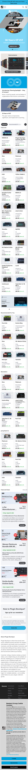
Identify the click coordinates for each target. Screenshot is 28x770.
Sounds (10, 693)
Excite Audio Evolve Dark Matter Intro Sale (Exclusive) (10, 582)
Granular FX (18, 268)
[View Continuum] (7, 279)
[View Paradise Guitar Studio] (7, 187)
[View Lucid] (21, 260)
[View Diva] (7, 151)
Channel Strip (18, 213)
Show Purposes (14, 767)
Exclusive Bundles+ (21, 142)
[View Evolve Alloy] (21, 318)
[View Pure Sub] (7, 318)
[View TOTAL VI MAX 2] (21, 169)
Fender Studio (6, 270)
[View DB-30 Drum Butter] (21, 242)
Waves (18, 160)
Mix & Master (18, 159)
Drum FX (17, 250)
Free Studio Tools (22, 688)
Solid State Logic (7, 251)
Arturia (4, 327)
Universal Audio (6, 197)
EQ (16, 232)
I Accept (14, 758)
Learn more (13, 3)
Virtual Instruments (19, 326)
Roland (4, 178)
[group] (7, 138)
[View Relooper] (7, 354)
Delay (3, 250)
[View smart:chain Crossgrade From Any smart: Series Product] (21, 395)
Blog (9, 698)
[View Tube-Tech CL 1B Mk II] (21, 279)
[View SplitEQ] (21, 224)
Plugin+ (20, 698)
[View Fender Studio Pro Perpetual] (7, 260)
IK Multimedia (20, 178)
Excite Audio (6, 142)
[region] (14, 734)
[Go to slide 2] (12, 49)
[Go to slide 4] (15, 49)
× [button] (26, 2)
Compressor (18, 286)
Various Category (19, 140)
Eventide (19, 233)
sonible (18, 215)
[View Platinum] (21, 151)
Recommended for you (15, 124)
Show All (25, 489)
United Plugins (6, 288)
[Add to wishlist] (11, 131)
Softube (18, 288)
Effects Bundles (5, 195)
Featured (4, 124)
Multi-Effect (18, 195)
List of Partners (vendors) (12, 754)
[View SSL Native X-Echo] (7, 242)
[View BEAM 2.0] (21, 187)
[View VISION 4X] (7, 132)
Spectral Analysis (5, 140)
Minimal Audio (20, 270)
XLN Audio (19, 251)
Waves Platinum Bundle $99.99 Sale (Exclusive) (9, 545)
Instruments (11, 686)
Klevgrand (5, 233)
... (25, 124)
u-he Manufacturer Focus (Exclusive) (9, 508)
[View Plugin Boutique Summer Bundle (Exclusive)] (21, 132)
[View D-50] (7, 169)
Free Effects (21, 686)
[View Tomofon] (7, 224)
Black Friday (21, 693)
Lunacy (18, 197)
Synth (3, 159)
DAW (3, 268)
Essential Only (14, 763)
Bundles (10, 695)
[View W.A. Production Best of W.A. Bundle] (7, 206)
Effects (9, 690)
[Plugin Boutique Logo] (2, 7)
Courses (20, 690)
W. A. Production (6, 215)
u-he (4, 160)
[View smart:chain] (21, 206)
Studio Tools (11, 688)
